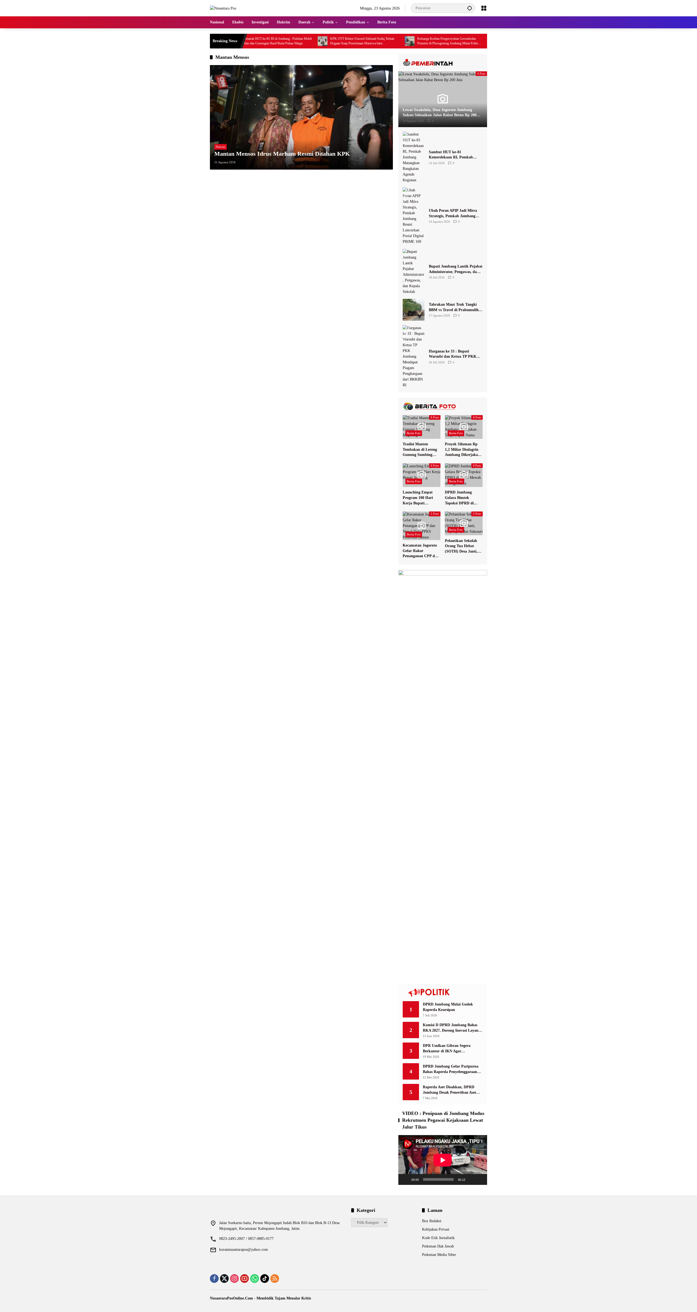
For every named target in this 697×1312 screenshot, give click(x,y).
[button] (469, 8)
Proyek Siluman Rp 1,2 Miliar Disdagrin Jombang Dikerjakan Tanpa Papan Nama (462, 450)
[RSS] (274, 1278)
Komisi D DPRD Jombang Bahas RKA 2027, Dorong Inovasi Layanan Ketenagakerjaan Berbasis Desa (452, 1028)
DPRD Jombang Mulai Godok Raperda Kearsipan (448, 1007)
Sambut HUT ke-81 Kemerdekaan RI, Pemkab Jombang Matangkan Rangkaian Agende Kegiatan (452, 155)
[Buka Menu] (484, 8)
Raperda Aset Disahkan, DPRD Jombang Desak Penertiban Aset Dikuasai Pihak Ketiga (449, 1090)
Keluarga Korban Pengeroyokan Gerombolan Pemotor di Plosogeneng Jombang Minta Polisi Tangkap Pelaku (409, 41)
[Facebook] (214, 1278)
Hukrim (220, 146)
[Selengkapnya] (443, 62)
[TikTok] (264, 1278)
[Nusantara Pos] (223, 8)
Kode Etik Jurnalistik (438, 1238)
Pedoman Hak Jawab (438, 1246)
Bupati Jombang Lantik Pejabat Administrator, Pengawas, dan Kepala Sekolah (455, 269)
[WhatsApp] (254, 1278)
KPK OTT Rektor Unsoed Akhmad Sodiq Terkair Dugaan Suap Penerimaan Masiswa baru (324, 41)
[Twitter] (224, 1278)
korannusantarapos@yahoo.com (243, 1249)
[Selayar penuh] (480, 1179)
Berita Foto (414, 433)
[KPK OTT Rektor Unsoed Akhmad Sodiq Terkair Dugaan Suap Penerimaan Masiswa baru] (284, 41)
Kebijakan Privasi (435, 1229)
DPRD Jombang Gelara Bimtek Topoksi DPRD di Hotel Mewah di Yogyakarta (459, 498)
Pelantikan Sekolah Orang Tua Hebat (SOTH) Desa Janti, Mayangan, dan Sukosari (461, 546)
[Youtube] (244, 1278)
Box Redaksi (431, 1221)
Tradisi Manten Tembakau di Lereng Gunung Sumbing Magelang (420, 450)
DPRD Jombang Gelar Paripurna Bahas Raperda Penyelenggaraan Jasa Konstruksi (450, 1069)
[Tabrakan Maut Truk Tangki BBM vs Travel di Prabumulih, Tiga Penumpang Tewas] (413, 310)
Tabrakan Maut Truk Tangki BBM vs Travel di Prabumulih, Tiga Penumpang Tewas (454, 307)
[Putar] (405, 1179)
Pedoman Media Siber (439, 1255)
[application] (442, 1160)
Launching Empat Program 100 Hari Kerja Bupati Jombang (418, 498)
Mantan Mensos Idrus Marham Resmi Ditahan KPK (282, 153)
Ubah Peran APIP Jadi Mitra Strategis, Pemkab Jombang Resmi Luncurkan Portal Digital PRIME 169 (455, 214)
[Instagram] (234, 1278)
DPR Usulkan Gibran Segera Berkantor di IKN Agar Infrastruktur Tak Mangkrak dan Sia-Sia (450, 1049)
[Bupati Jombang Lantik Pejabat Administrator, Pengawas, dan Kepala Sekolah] (413, 272)
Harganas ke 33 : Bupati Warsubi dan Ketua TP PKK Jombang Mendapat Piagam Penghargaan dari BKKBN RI (453, 354)
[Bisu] (471, 1179)
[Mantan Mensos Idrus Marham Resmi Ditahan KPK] (301, 117)
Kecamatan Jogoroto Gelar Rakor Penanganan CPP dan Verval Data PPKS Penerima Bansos (421, 551)
